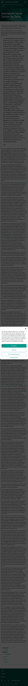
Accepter (14, 346)
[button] (25, 328)
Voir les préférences (14, 354)
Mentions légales (14, 357)
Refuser (14, 350)
